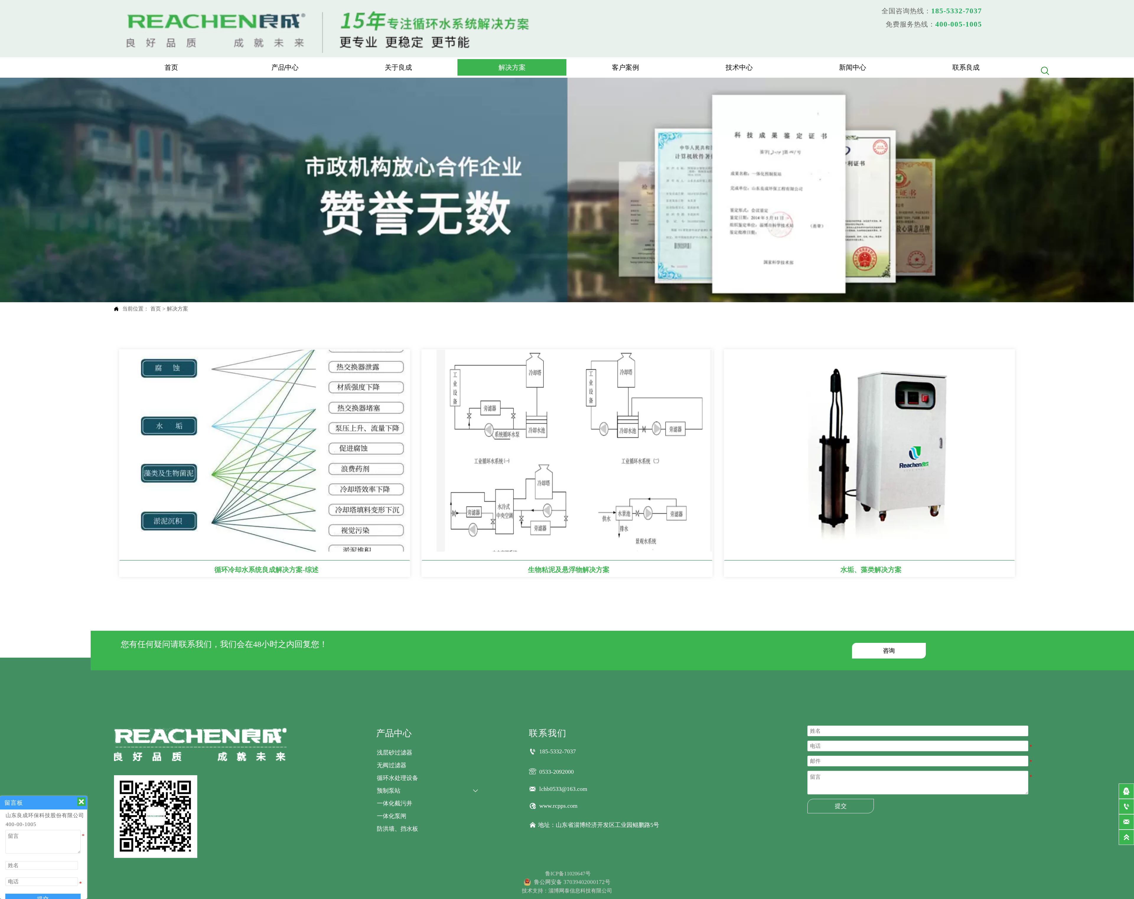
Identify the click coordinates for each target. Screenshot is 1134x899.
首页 (155, 309)
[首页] (329, 30)
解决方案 (177, 309)
